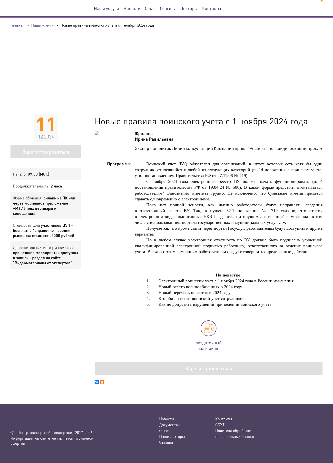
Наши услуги (106, 8)
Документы (169, 424)
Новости (131, 8)
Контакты (211, 8)
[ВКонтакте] (97, 382)
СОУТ (220, 424)
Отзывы (168, 8)
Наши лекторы (172, 436)
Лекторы (189, 8)
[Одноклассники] (102, 382)
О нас (150, 8)
